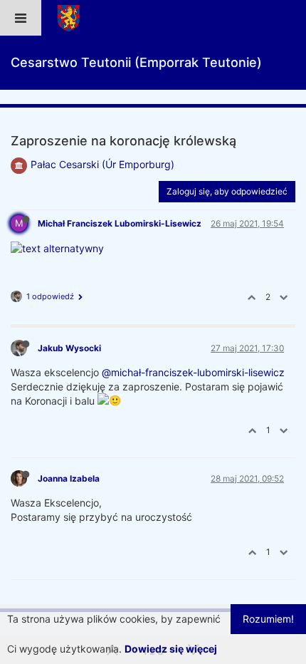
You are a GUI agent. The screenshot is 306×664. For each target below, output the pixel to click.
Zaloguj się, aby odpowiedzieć (227, 191)
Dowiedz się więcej (171, 649)
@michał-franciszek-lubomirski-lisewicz (193, 372)
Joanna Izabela (69, 478)
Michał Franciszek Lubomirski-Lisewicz (119, 223)
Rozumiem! (268, 619)
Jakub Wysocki (69, 348)
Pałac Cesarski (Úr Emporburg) (102, 164)
